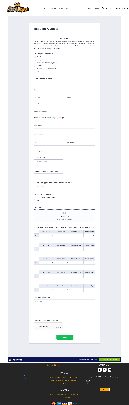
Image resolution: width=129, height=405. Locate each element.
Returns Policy (55, 394)
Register (97, 8)
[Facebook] (100, 370)
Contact (64, 383)
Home (51, 377)
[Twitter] (105, 370)
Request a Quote (73, 377)
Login (90, 8)
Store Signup (54, 365)
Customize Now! (60, 377)
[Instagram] (109, 370)
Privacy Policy (74, 394)
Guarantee (64, 394)
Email (88, 381)
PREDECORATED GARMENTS (68, 380)
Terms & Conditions (64, 397)
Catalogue (53, 380)
